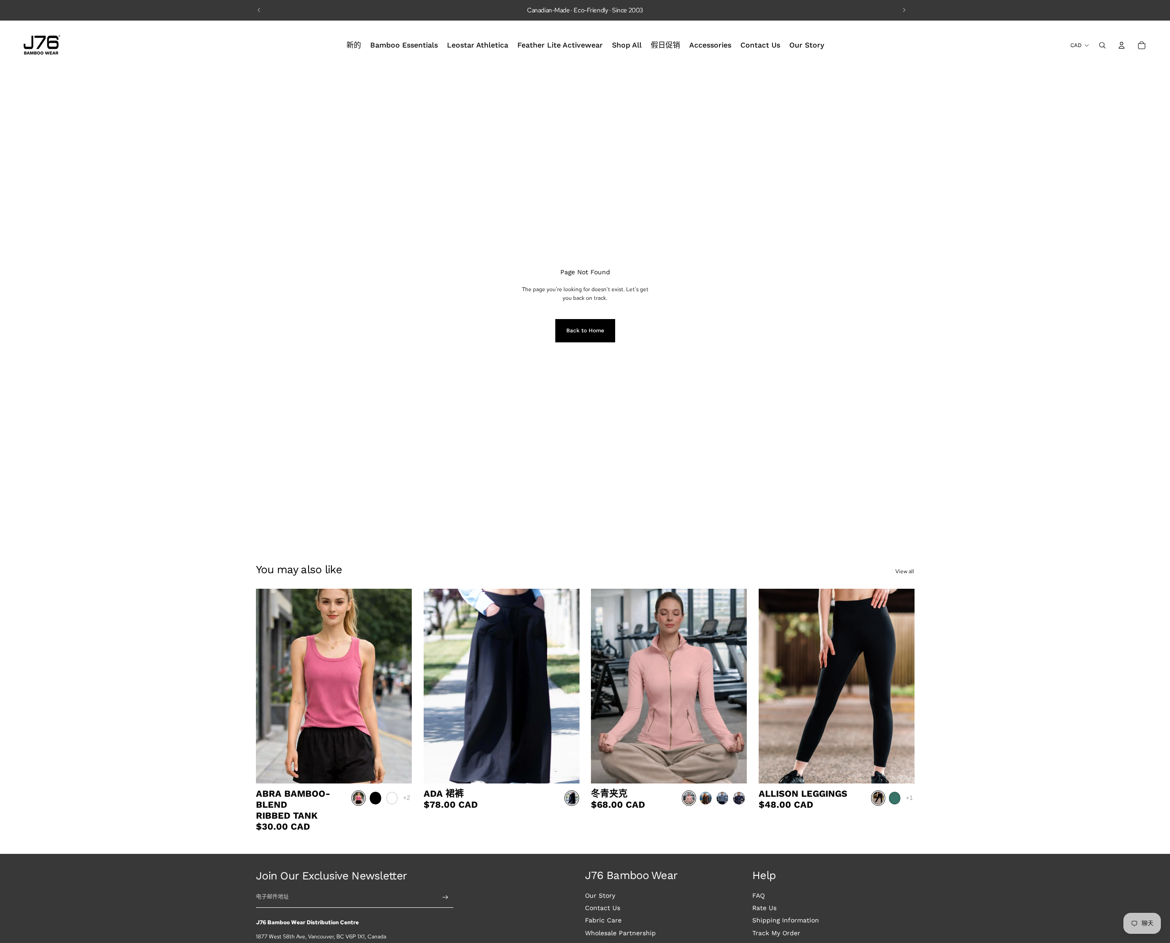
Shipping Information (785, 920)
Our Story (600, 895)
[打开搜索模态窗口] (1102, 45)
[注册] (445, 898)
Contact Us (602, 907)
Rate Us (764, 907)
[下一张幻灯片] (904, 10)
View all (904, 571)
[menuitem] (353, 45)
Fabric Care (603, 920)
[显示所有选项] (406, 798)
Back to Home (585, 330)
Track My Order (776, 933)
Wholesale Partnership (620, 933)
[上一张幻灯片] (259, 10)
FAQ (758, 895)
